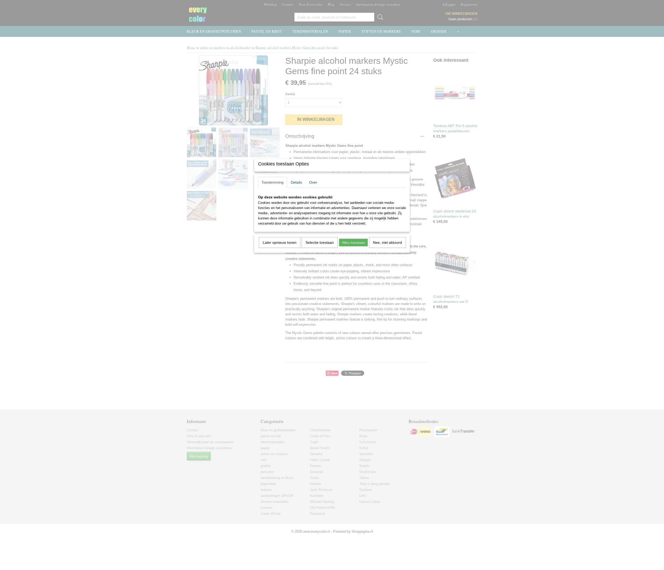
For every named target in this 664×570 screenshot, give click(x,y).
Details (296, 182)
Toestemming (272, 182)
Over (313, 182)
